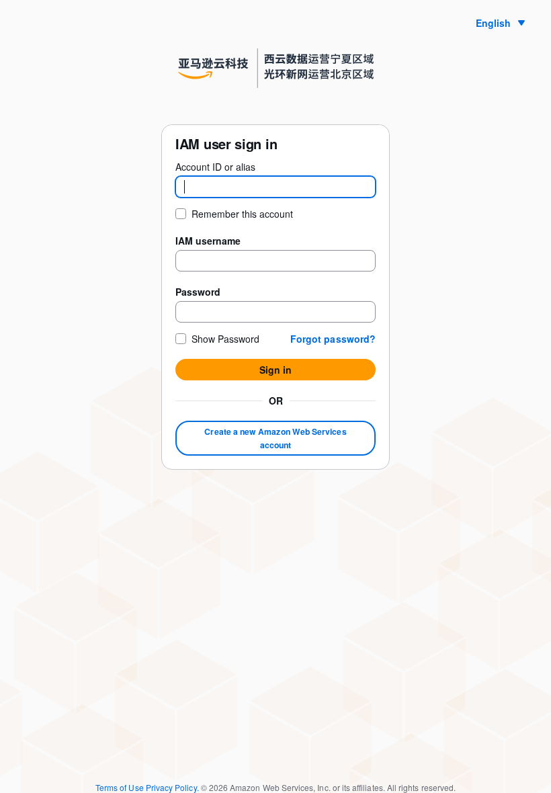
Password (197, 291)
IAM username (208, 240)
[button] (333, 338)
